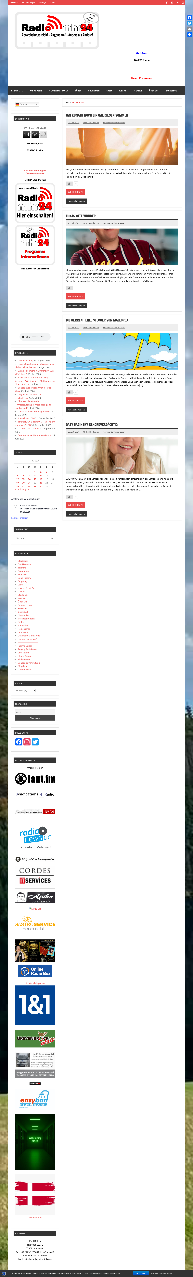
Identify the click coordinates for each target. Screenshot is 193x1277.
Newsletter (23, 615)
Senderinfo (23, 574)
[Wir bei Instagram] (182, 2)
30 (41, 486)
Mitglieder (23, 666)
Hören (78, 90)
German (23, 104)
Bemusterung (25, 604)
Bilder (21, 621)
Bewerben (23, 608)
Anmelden (13, 2)
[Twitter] (189, 23)
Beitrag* (42, 2)
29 (35, 486)
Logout (52, 2)
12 (17, 478)
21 (29, 482)
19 (17, 482)
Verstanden (140, 1273)
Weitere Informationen (161, 1273)
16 (41, 478)
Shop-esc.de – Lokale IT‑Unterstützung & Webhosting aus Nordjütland (33, 404)
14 (29, 478)
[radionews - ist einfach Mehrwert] (35, 851)
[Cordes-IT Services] (35, 884)
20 (23, 482)
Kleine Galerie (25, 655)
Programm (94, 90)
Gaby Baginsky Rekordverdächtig (92, 424)
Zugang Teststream (27, 649)
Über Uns (154, 90)
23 (41, 482)
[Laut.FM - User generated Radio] (35, 784)
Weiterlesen (75, 191)
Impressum (171, 90)
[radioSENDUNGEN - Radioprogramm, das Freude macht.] (35, 811)
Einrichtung (23, 652)
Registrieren (24, 628)
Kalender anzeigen (19, 517)
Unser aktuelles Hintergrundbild (34, 411)
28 (29, 486)
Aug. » (25, 489)
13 (23, 478)
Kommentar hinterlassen (114, 122)
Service (138, 90)
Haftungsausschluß (27, 638)
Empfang (22, 581)
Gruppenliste (24, 669)
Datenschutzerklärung (29, 635)
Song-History (24, 577)
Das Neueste (36, 90)
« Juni (18, 489)
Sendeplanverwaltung (29, 662)
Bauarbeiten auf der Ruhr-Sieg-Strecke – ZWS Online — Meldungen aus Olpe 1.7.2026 (35, 381)
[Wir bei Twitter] (177, 2)
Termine (22, 567)
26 (17, 486)
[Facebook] (189, 17)
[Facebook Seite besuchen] (167, 2)
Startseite (17, 90)
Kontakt (123, 90)
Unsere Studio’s (26, 587)
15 (35, 478)
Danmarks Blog (25, 360)
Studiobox (23, 594)
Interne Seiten (25, 645)
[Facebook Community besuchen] (172, 2)
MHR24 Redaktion (91, 122)
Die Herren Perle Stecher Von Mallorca (97, 320)
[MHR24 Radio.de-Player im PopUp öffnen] (35, 221)
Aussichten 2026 (26, 418)
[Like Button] (69, 184)
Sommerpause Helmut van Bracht (35, 435)
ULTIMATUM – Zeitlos (28, 428)
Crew (109, 90)
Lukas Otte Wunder (81, 216)
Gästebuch (23, 611)
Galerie (21, 591)
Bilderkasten (24, 659)
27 (23, 486)
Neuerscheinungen (76, 201)
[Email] (189, 29)
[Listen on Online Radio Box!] (35, 976)
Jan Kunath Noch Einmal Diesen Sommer (97, 115)
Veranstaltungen (28, 2)
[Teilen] (189, 34)
